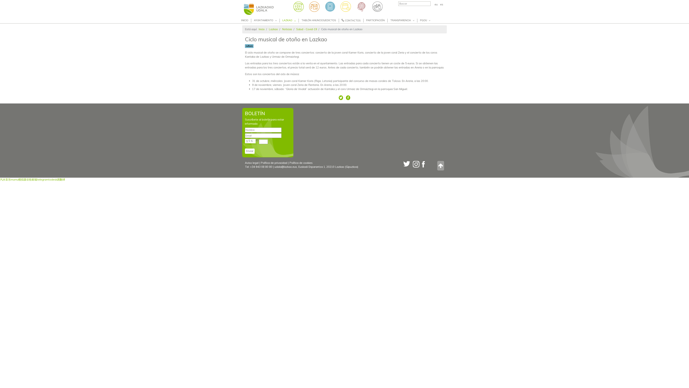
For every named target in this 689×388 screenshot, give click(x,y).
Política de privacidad (274, 163)
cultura (249, 46)
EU (436, 4)
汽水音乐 (5, 179)
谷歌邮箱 (31, 179)
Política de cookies (301, 163)
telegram (42, 179)
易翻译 (61, 179)
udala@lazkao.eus (286, 166)
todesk (52, 179)
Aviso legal (252, 163)
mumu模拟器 (18, 179)
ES (441, 4)
